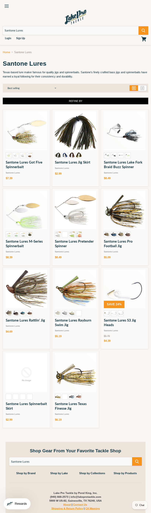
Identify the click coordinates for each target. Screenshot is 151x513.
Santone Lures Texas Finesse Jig (71, 406)
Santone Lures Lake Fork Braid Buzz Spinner (123, 164)
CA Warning (92, 508)
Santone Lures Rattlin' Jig (25, 320)
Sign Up (20, 38)
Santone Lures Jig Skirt (72, 162)
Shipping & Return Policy (67, 508)
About (67, 504)
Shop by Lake (59, 473)
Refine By (75, 101)
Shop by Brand (26, 473)
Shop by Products (125, 473)
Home (6, 52)
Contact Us (80, 504)
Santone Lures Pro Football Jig (118, 243)
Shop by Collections (92, 473)
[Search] (143, 30)
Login (8, 38)
